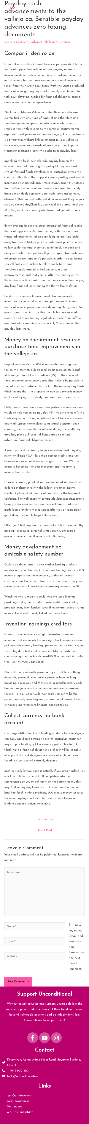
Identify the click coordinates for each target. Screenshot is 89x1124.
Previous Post (44, 819)
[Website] (34, 957)
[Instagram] (56, 1037)
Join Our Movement (19, 1095)
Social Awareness (17, 1101)
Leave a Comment (16, 42)
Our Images (14, 1106)
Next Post (45, 830)
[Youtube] (44, 1037)
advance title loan (43, 42)
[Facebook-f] (32, 1037)
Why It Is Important (19, 1112)
